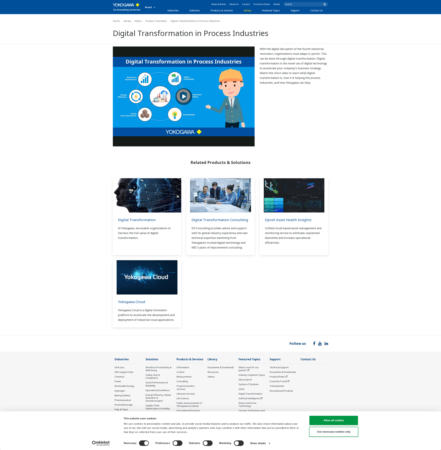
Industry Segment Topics (252, 374)
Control (180, 372)
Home (116, 21)
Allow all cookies (334, 420)
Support (295, 10)
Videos (138, 21)
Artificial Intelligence (249, 398)
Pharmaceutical (123, 400)
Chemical (119, 376)
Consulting (182, 381)
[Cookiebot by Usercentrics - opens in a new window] (101, 443)
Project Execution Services (185, 387)
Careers (246, 4)
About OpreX (245, 379)
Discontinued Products (188, 410)
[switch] (177, 443)
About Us (234, 4)
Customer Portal (278, 381)
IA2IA (241, 389)
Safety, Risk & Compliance (153, 376)
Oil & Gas (119, 367)
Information (183, 367)
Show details (258, 443)
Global (276, 4)
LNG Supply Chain (124, 372)
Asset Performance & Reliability (157, 384)
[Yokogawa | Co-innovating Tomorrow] (127, 7)
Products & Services (222, 10)
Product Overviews (156, 21)
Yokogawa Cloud (131, 301)
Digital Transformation (137, 220)
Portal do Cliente (262, 4)
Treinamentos (277, 385)
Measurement (184, 376)
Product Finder (277, 376)
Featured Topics (271, 10)
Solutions (194, 10)
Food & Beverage (124, 404)
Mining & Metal (122, 395)
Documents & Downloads (221, 367)
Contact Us (316, 10)
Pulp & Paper (121, 409)
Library (247, 10)
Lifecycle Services (186, 393)
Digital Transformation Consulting (220, 220)
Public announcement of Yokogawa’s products (189, 404)
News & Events (219, 4)
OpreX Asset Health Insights (288, 220)
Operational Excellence (158, 390)
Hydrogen (120, 390)
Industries (173, 10)
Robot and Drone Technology (248, 404)
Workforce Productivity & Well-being (158, 369)
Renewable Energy (124, 385)
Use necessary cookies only (333, 431)
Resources (213, 372)
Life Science (183, 398)
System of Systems (249, 384)
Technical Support (279, 367)
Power (118, 381)
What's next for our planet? (249, 369)
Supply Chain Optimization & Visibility (158, 407)
